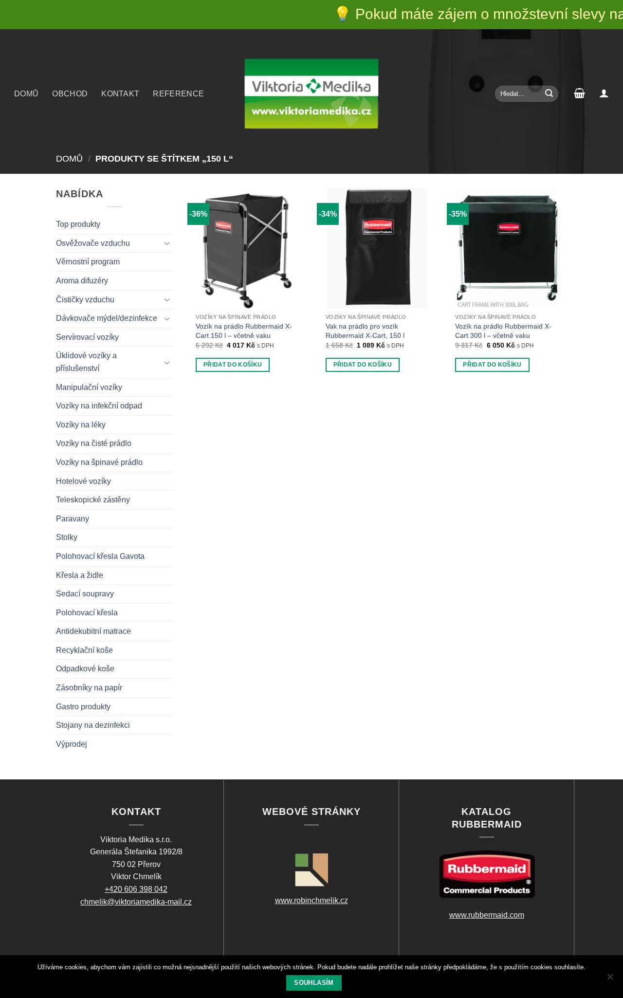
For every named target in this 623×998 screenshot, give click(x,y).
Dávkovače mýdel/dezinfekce (106, 318)
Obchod (70, 94)
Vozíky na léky (81, 425)
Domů (26, 94)
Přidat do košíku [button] (232, 365)
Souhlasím (313, 983)
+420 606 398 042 (136, 889)
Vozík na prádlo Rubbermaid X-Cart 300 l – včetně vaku (503, 330)
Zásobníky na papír (89, 688)
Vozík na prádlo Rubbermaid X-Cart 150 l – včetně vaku (244, 330)
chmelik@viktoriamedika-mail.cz (136, 902)
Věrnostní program (88, 262)
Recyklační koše (84, 650)
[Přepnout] (167, 243)
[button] (604, 93)
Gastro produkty (83, 706)
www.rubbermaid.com (486, 915)
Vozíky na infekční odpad (99, 406)
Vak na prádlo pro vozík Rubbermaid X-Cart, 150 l (365, 330)
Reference (178, 94)
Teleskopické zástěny (93, 500)
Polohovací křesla (87, 613)
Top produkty (78, 224)
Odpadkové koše (85, 669)
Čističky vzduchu (85, 300)
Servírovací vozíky (87, 337)
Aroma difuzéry (82, 281)
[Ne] (610, 979)
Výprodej (71, 744)
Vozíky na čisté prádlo (93, 443)
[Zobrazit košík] (579, 93)
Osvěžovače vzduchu (93, 243)
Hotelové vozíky (83, 481)
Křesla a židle (79, 575)
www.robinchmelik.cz (311, 900)
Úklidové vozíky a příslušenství (86, 361)
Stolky (66, 537)
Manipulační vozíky (89, 387)
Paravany (72, 519)
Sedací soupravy (85, 594)
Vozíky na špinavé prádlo (99, 462)
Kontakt (120, 94)
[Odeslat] (549, 94)
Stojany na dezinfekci (93, 725)
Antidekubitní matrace (93, 631)
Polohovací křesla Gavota (100, 556)
